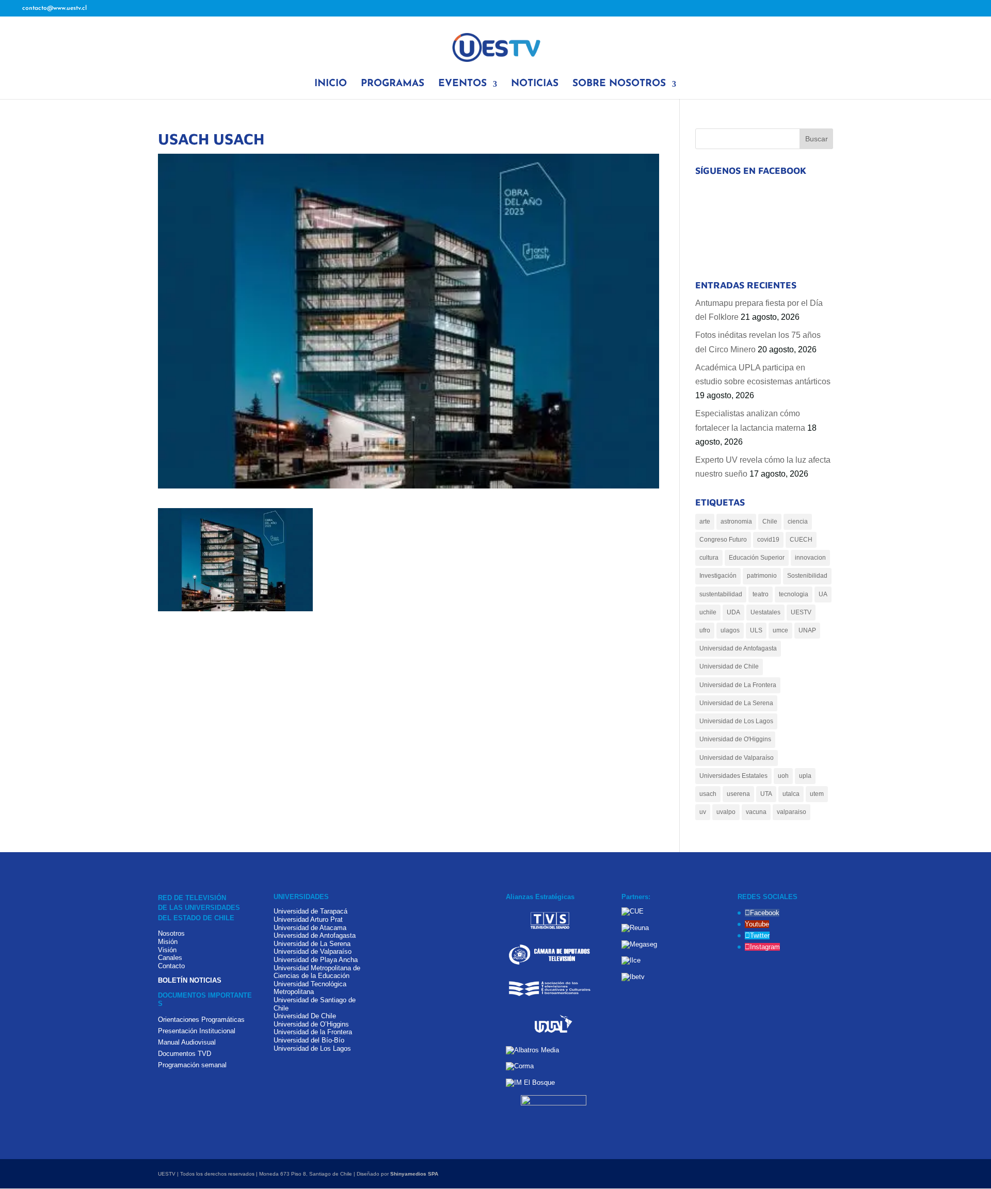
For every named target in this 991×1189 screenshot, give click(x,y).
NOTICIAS (534, 84)
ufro (704, 630)
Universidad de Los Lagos (736, 721)
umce (780, 630)
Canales (170, 958)
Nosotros (171, 933)
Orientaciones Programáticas (201, 1019)
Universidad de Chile (729, 666)
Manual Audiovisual (187, 1042)
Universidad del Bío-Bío (309, 1040)
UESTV (801, 612)
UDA (733, 612)
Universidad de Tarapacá (310, 911)
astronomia (736, 521)
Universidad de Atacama (310, 928)
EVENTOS (462, 84)
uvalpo (726, 812)
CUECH (801, 539)
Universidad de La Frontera (737, 685)
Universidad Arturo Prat (308, 919)
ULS (756, 630)
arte (704, 521)
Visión (167, 950)
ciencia (798, 521)
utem (817, 793)
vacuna (756, 812)
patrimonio (762, 575)
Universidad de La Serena (736, 703)
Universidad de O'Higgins (735, 739)
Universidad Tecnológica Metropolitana (310, 988)
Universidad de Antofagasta (738, 648)
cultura (708, 557)
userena (738, 793)
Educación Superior (757, 557)
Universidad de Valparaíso (736, 757)
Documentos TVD (184, 1053)
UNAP (807, 630)
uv (702, 812)
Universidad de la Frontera (313, 1032)
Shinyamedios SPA (414, 1174)
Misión (168, 942)
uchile (707, 612)
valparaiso (791, 812)
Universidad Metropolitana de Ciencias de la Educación (317, 972)
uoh (783, 775)
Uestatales (765, 612)
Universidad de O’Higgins (311, 1024)
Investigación (718, 575)
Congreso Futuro (723, 539)
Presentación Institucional (196, 1031)
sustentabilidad (720, 594)
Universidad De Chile (305, 1016)
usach (707, 793)
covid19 (768, 539)
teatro (761, 594)
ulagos (730, 630)
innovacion (810, 557)
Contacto (171, 966)
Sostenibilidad (807, 575)
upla (805, 775)
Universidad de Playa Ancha (316, 960)
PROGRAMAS (392, 84)
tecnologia (793, 594)
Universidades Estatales (733, 775)
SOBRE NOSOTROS (619, 84)
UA (823, 594)
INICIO (330, 84)
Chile (769, 521)
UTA (766, 793)
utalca (791, 793)
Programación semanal (192, 1065)
